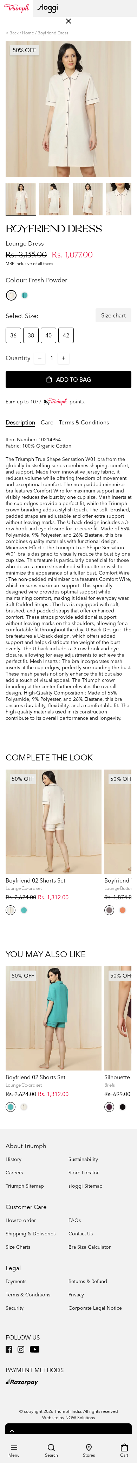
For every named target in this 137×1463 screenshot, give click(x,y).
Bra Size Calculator (89, 1247)
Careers (14, 1172)
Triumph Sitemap (25, 1186)
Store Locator (83, 1172)
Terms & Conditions (84, 422)
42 (66, 335)
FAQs (74, 1220)
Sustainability (83, 1159)
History (13, 1159)
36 (13, 335)
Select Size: (22, 316)
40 (48, 335)
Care (47, 422)
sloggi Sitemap (85, 1186)
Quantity (18, 358)
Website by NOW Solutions (68, 1417)
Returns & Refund (87, 1281)
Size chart (113, 315)
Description (20, 422)
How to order (21, 1220)
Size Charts (18, 1247)
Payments (16, 1281)
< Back (12, 32)
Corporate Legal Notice (95, 1308)
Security (15, 1308)
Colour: (36, 280)
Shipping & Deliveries (31, 1233)
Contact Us (80, 1233)
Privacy (76, 1294)
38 (31, 335)
